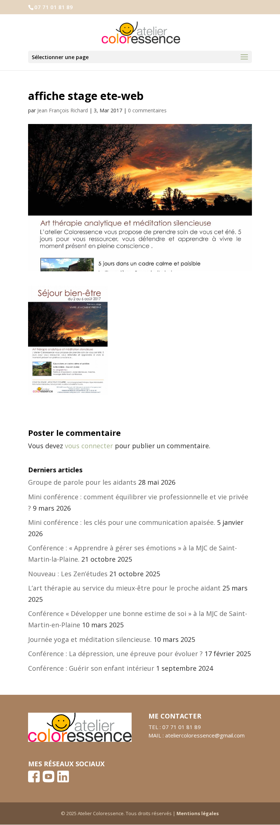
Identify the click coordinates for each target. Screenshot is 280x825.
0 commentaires (147, 110)
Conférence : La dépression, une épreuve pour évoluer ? (115, 653)
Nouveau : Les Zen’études (68, 573)
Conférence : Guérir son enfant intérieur (91, 668)
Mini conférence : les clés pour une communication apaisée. (121, 522)
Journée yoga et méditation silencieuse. (90, 639)
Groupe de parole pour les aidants (82, 482)
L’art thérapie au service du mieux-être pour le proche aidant (124, 588)
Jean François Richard (62, 110)
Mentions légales (197, 813)
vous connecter (89, 445)
